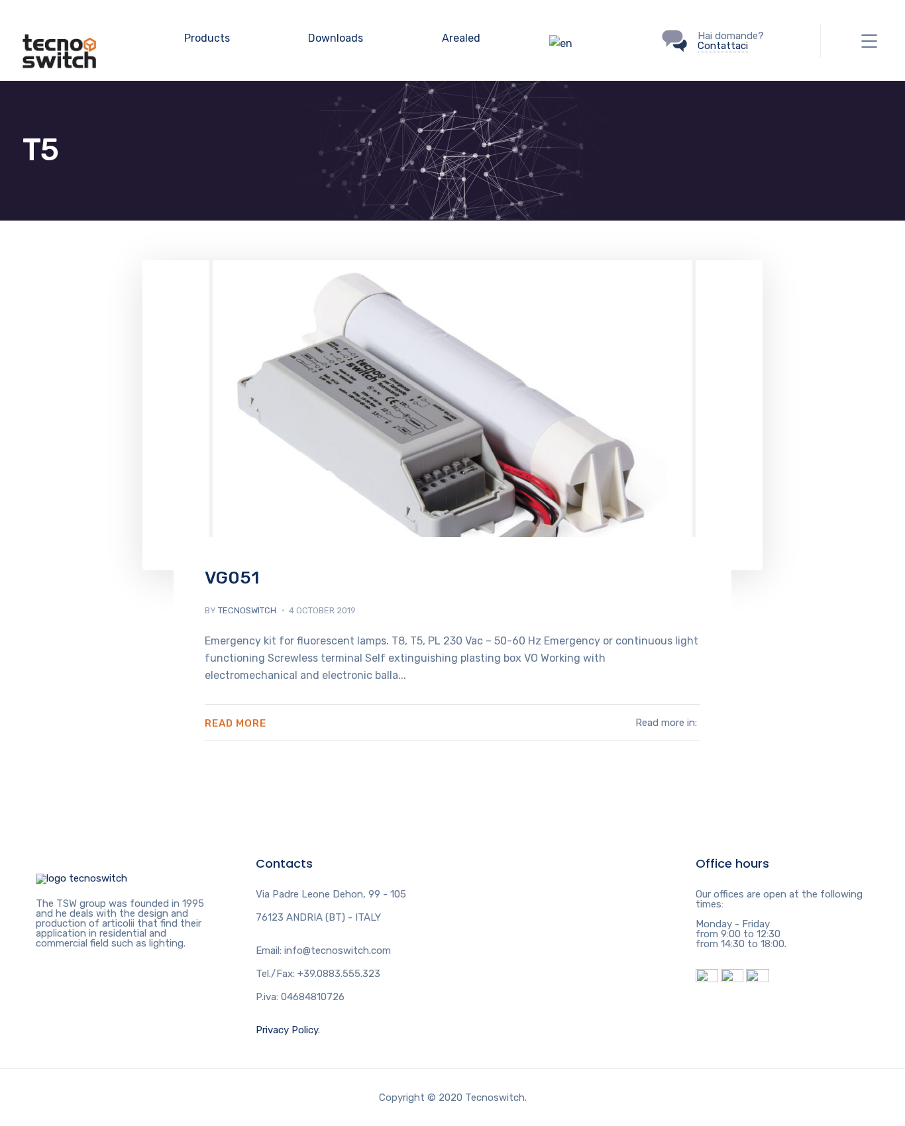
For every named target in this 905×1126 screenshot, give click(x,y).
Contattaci (723, 46)
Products (207, 38)
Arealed (461, 38)
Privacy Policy (287, 1030)
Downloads (335, 38)
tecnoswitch (247, 610)
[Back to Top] (81, 878)
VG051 (232, 578)
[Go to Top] (878, 1096)
